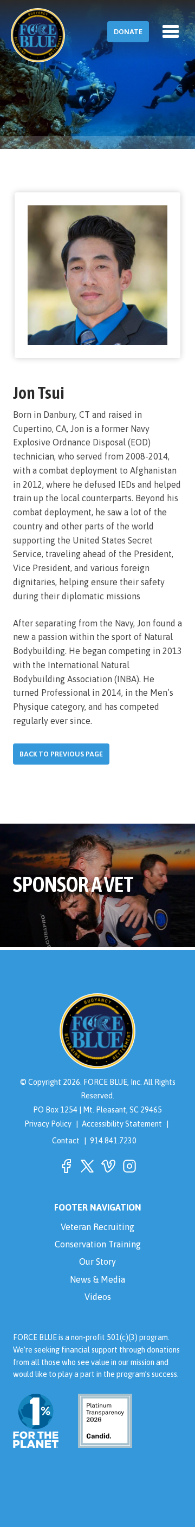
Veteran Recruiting (97, 1227)
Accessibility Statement (122, 1124)
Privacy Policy (48, 1124)
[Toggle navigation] (170, 31)
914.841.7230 (113, 1140)
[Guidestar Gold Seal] (98, 1441)
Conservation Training (98, 1244)
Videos (97, 1297)
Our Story (97, 1261)
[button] (66, 1166)
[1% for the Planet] (35, 1441)
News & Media (97, 1279)
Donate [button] (128, 32)
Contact (66, 1140)
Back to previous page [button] (61, 754)
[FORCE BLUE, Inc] (38, 35)
